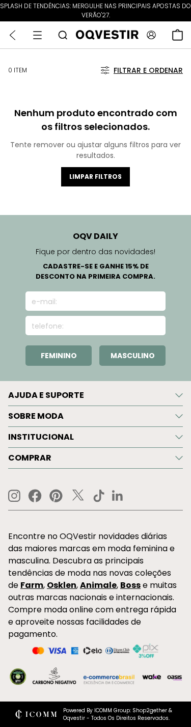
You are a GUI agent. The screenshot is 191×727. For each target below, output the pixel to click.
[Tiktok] (98, 495)
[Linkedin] (117, 495)
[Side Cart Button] (177, 35)
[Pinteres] (56, 495)
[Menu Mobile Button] (37, 35)
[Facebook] (35, 495)
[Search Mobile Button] (62, 35)
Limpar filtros (95, 176)
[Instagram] (14, 496)
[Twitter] (78, 496)
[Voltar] (12, 35)
